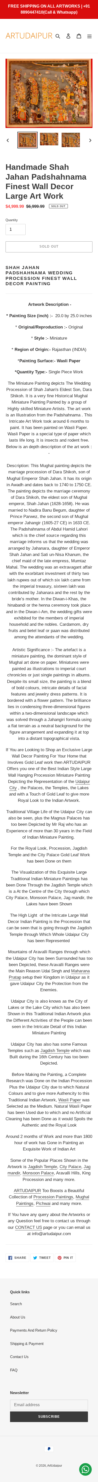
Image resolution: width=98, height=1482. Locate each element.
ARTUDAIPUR (27, 1190)
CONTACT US (28, 1227)
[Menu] (89, 35)
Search (16, 1304)
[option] (27, 140)
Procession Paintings (53, 1197)
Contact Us (19, 1357)
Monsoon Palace (38, 1173)
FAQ (14, 1370)
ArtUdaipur (54, 1465)
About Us (17, 1317)
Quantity (12, 220)
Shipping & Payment (26, 1343)
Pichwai (43, 1203)
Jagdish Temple (55, 1050)
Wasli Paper (69, 1100)
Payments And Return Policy (33, 1330)
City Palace (70, 1166)
